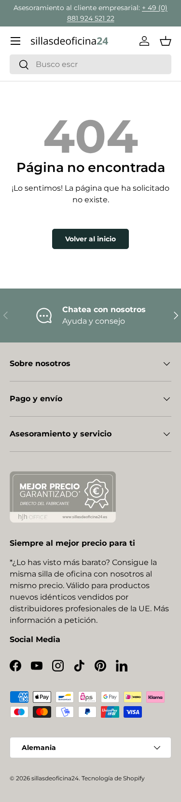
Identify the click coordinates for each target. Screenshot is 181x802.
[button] (165, 41)
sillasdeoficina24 (55, 778)
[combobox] (90, 64)
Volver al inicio (90, 239)
